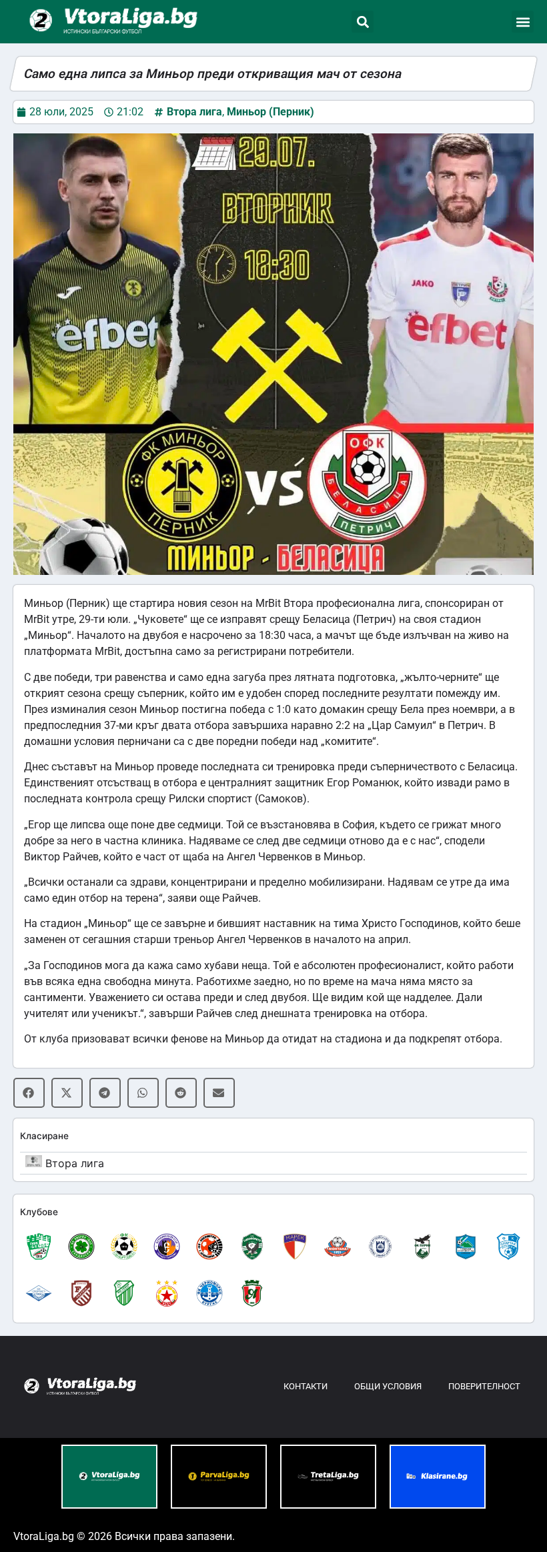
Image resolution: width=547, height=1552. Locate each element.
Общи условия (388, 1386)
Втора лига (194, 111)
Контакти (306, 1386)
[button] (363, 22)
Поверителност (484, 1386)
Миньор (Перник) (270, 111)
